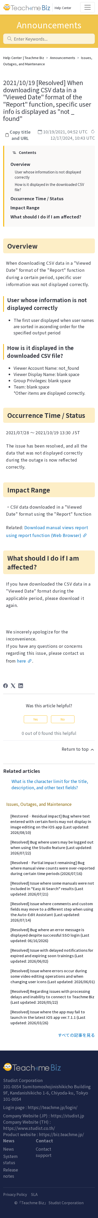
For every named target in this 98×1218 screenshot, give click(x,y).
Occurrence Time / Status (37, 198)
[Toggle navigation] (87, 7)
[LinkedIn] (20, 685)
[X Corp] (13, 685)
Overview (20, 164)
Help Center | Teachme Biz (23, 57)
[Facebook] (5, 685)
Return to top (76, 749)
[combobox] (49, 39)
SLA (34, 1194)
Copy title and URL (20, 135)
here (21, 661)
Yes (35, 719)
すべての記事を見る (76, 1035)
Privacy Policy (15, 1194)
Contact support (43, 1152)
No (63, 719)
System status (10, 1159)
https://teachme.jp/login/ (52, 1107)
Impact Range (24, 207)
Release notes (10, 1173)
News (8, 1149)
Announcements (62, 57)
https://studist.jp (67, 1115)
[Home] (49, 1067)
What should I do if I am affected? (45, 216)
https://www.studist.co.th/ (29, 1128)
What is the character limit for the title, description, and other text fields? (49, 784)
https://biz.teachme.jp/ (61, 1134)
